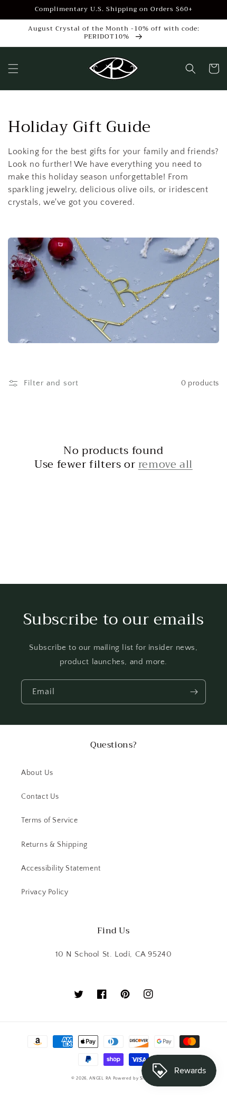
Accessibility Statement (61, 868)
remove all (165, 464)
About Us (37, 773)
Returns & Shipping (54, 844)
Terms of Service (49, 820)
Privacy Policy (44, 892)
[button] (13, 68)
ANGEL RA (100, 1078)
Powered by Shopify (134, 1078)
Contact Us (40, 796)
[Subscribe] (193, 691)
